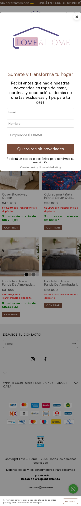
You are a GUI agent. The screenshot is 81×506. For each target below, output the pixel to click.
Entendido (70, 501)
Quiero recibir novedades (40, 149)
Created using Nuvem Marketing (40, 167)
